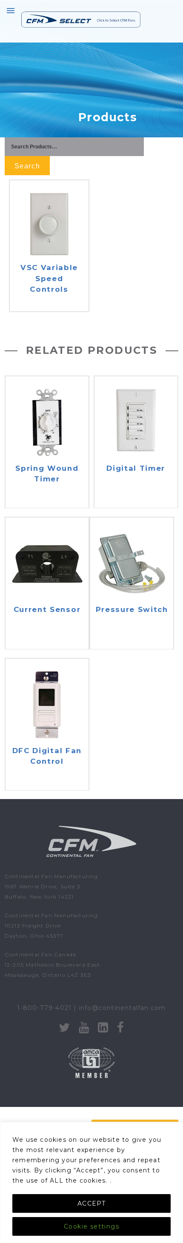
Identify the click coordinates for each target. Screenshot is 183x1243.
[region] (91, 1182)
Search (27, 166)
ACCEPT (91, 1203)
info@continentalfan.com (122, 1008)
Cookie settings (91, 1226)
